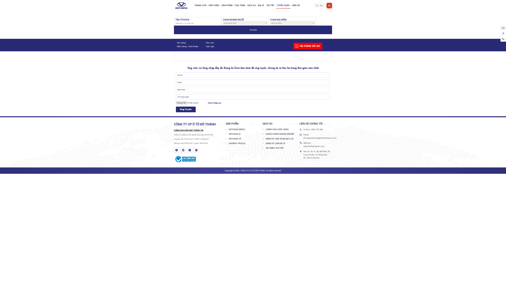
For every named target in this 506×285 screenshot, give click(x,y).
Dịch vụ (251, 5)
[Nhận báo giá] (503, 33)
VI (317, 5)
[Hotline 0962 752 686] (503, 39)
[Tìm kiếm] (329, 5)
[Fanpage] (176, 150)
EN (321, 5)
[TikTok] (189, 150)
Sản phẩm (227, 5)
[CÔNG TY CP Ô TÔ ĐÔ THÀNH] (183, 5)
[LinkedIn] (196, 150)
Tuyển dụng (283, 5)
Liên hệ (296, 5)
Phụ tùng (240, 5)
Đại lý (261, 5)
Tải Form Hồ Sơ (310, 46)
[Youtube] (183, 150)
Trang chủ (200, 5)
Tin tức (270, 5)
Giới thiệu (214, 5)
